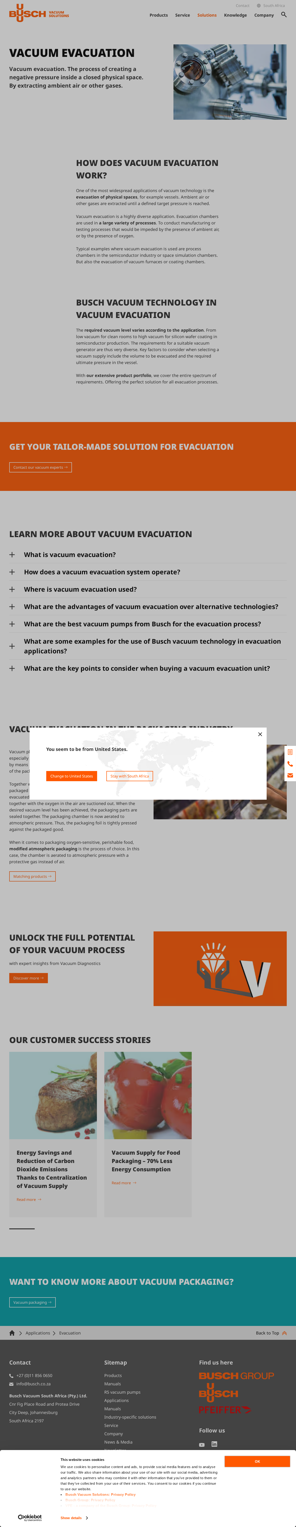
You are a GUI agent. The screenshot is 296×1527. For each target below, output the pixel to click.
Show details (71, 1518)
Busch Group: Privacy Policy (90, 1500)
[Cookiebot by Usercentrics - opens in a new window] (30, 1518)
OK (257, 1461)
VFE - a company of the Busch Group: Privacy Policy (110, 1506)
